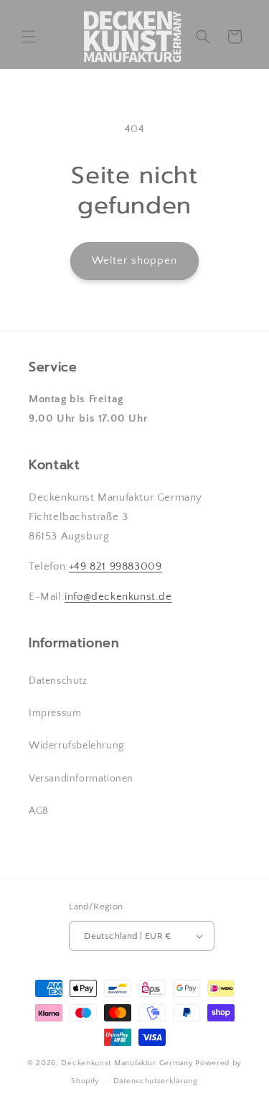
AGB (39, 811)
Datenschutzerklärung (155, 1081)
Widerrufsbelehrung (76, 745)
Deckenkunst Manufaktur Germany (127, 1063)
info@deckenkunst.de (118, 596)
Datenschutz (58, 681)
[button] (28, 36)
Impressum (55, 713)
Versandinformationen (81, 778)
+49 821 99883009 (115, 566)
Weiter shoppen (134, 260)
